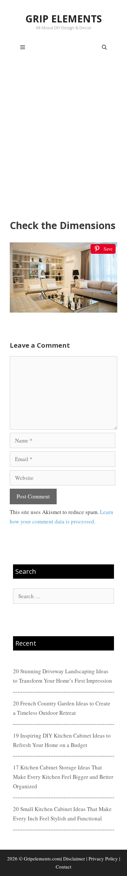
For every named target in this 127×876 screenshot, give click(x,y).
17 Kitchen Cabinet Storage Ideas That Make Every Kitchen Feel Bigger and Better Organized (63, 777)
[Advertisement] (63, 140)
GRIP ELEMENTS (63, 18)
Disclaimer (74, 858)
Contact (63, 866)
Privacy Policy (103, 858)
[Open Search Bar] (104, 47)
